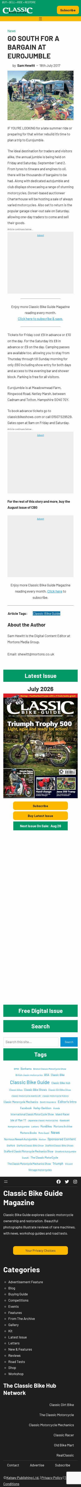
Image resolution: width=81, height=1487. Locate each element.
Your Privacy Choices (40, 1250)
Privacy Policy (51, 1477)
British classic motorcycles (29, 1075)
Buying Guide (18, 1294)
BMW (16, 1068)
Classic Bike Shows (35, 1089)
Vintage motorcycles (40, 1169)
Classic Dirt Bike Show (59, 1090)
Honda (56, 1108)
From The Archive (21, 1318)
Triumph (58, 1163)
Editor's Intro (67, 1102)
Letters (35, 1126)
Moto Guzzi (43, 1133)
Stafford (11, 1145)
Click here (54, 591)
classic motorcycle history (55, 1095)
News (11, 31)
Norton (42, 1139)
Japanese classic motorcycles (43, 1120)
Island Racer (62, 1114)
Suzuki (25, 1157)
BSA (46, 1075)
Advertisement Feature (25, 1282)
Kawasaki (65, 1120)
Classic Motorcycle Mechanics (21, 1102)
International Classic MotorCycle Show (32, 1114)
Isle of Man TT (18, 1120)
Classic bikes (15, 1090)
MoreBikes (46, 1126)
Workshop (15, 1374)
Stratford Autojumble (65, 1151)
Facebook (26, 1108)
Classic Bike (58, 1075)
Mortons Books (28, 1132)
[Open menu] (40, 18)
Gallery (13, 1325)
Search (69, 1042)
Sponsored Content (62, 1139)
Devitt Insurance (48, 1102)
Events (13, 1306)
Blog (11, 1288)
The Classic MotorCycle (44, 1157)
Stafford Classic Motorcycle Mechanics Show (28, 1151)
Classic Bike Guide (46, 613)
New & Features (20, 1349)
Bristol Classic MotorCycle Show (49, 1068)
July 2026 (40, 688)
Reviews (14, 1355)
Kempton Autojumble (18, 1126)
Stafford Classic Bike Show (30, 1145)
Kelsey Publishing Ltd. (22, 1477)
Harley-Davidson (42, 1108)
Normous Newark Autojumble (20, 1139)
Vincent (69, 1163)
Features (15, 1312)
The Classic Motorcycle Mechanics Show (29, 1163)
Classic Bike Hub (60, 1083)
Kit (10, 1331)
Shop (12, 1367)
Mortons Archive (63, 1126)
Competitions (18, 1300)
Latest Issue (17, 1337)
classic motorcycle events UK (26, 1095)
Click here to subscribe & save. (40, 318)
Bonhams (26, 1068)
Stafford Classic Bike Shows (59, 1145)
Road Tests (16, 1361)
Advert (40, 235)
